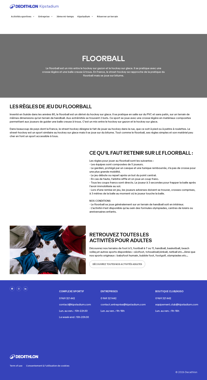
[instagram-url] (18, 288)
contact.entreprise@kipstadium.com (123, 304)
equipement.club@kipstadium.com (176, 304)
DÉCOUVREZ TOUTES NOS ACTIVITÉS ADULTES (117, 264)
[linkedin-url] (25, 288)
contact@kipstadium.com (75, 304)
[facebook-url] (12, 288)
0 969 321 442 (67, 298)
